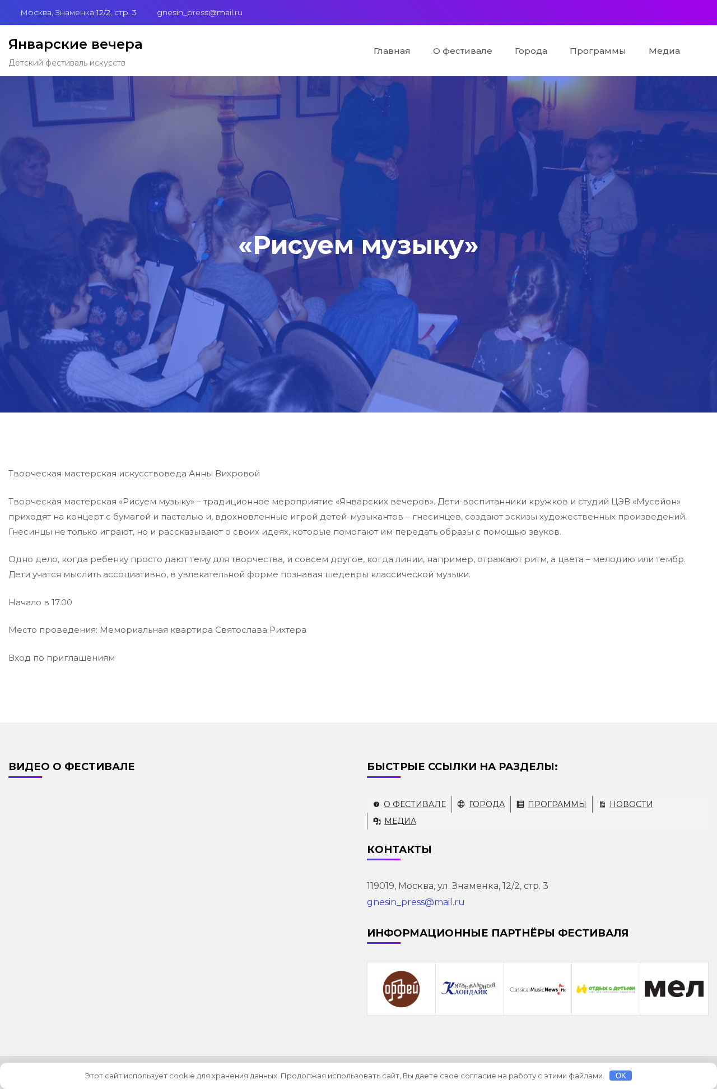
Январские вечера (75, 44)
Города (531, 50)
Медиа (664, 50)
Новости (631, 804)
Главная (392, 50)
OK (621, 1076)
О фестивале (462, 50)
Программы (598, 50)
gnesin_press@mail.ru (416, 902)
